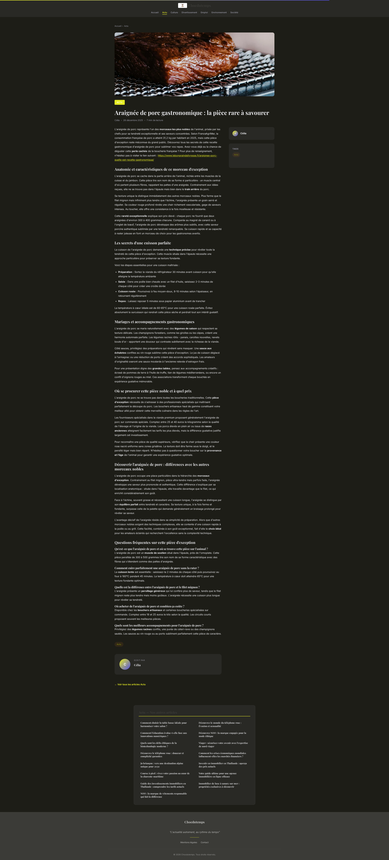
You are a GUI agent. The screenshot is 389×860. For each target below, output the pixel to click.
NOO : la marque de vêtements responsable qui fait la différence (164, 795)
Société (234, 12)
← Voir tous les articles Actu (130, 684)
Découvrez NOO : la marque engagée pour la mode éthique (222, 734)
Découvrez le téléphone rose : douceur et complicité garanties (162, 755)
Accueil (155, 12)
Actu (164, 12)
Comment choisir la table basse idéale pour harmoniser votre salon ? (164, 724)
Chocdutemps (199, 5)
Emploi (204, 12)
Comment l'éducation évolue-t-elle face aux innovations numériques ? (164, 734)
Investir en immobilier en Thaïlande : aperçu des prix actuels (223, 765)
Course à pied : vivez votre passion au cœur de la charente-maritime (165, 775)
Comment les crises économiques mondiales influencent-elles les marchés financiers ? (222, 755)
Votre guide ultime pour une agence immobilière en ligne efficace (218, 775)
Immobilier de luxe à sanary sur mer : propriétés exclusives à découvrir (219, 785)
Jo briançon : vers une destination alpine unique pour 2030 (162, 765)
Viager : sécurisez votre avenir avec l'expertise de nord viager (223, 744)
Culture (174, 12)
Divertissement (189, 12)
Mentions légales (188, 842)
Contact (205, 842)
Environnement (219, 12)
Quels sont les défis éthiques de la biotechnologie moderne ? (159, 744)
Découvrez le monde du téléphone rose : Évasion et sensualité (220, 724)
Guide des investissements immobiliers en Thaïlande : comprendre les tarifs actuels (163, 785)
